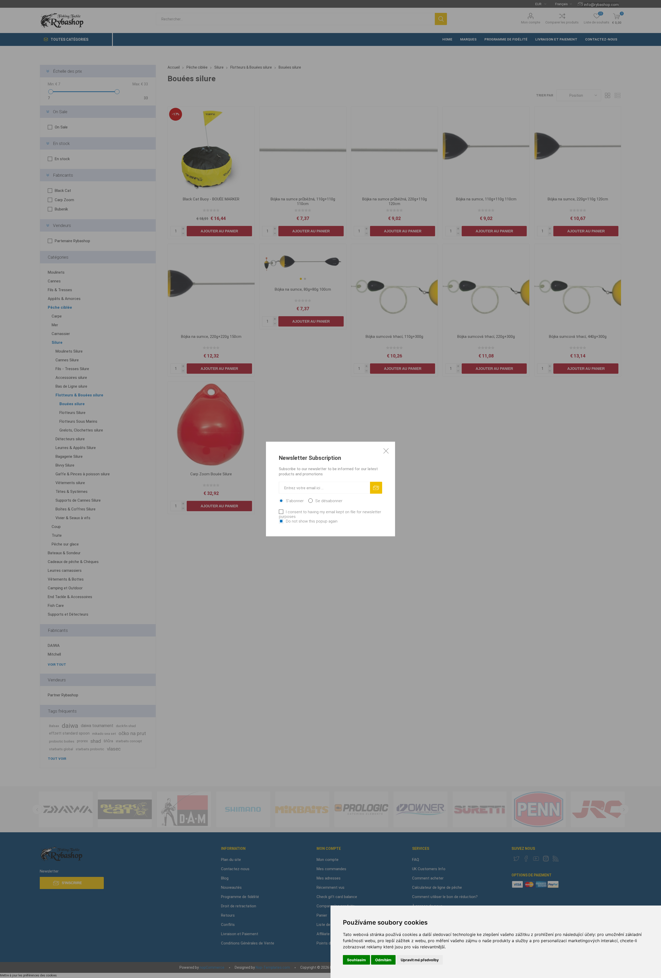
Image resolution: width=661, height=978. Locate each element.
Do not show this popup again (311, 521)
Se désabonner (328, 501)
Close (386, 450)
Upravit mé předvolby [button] (420, 960)
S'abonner (295, 501)
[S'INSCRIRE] (376, 488)
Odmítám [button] (383, 960)
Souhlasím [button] (356, 960)
